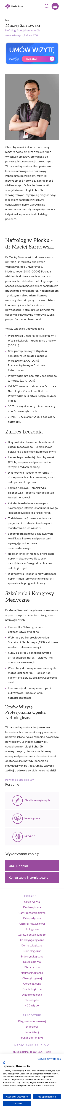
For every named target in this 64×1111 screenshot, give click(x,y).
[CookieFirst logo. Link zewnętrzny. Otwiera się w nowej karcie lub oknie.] (4, 1062)
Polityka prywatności (49, 1058)
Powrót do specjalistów (19, 780)
